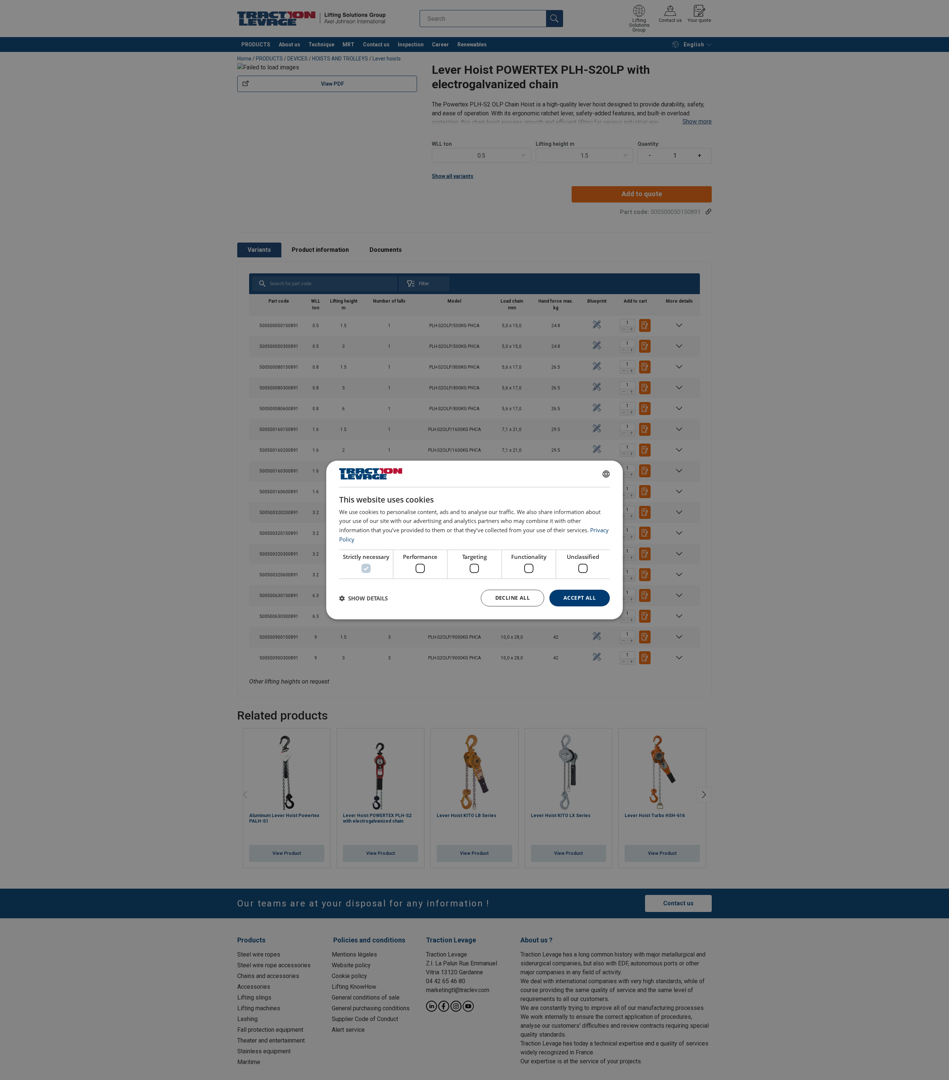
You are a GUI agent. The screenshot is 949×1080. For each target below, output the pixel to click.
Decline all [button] (512, 597)
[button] (363, 598)
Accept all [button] (579, 597)
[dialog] (474, 540)
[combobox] (606, 474)
